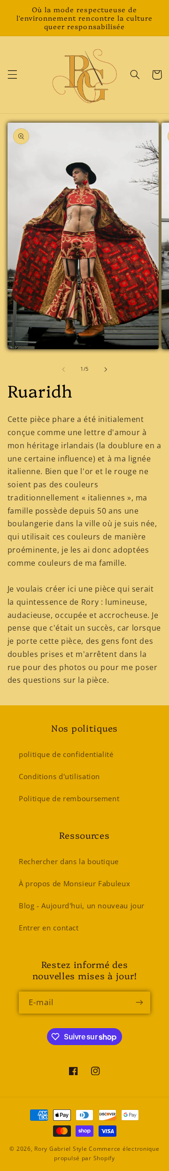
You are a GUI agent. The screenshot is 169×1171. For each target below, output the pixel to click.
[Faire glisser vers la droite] (105, 369)
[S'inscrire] (139, 1002)
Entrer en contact (49, 927)
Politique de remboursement (69, 798)
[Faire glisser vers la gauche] (63, 369)
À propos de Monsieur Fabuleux (74, 883)
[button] (12, 75)
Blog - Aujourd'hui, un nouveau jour (82, 905)
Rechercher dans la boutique (69, 861)
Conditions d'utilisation (59, 776)
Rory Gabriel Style (60, 1148)
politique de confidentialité (66, 754)
